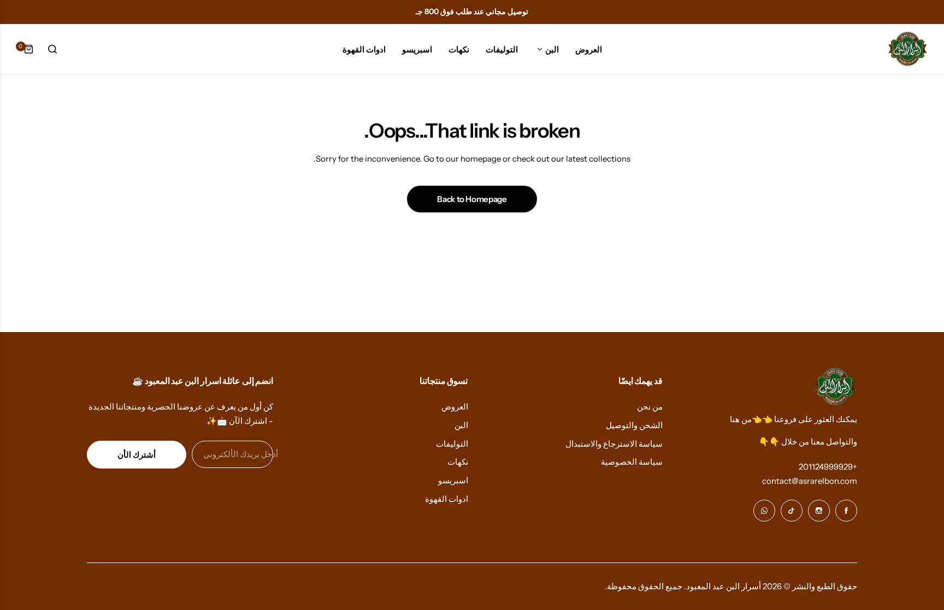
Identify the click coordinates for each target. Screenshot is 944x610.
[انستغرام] (819, 511)
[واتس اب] (764, 511)
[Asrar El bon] (907, 49)
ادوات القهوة (446, 499)
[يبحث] (52, 49)
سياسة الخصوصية (632, 462)
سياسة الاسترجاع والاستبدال (614, 444)
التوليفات (452, 444)
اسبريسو (453, 480)
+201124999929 (828, 466)
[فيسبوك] (846, 511)
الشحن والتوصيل (634, 425)
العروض (454, 406)
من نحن (650, 406)
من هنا (741, 419)
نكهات (457, 462)
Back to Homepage (471, 199)
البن (461, 425)
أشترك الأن (136, 454)
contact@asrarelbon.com (809, 481)
